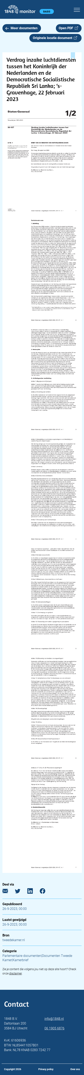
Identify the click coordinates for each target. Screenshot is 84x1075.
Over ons (75, 1069)
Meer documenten (24, 28)
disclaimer (15, 973)
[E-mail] (8, 892)
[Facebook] (45, 892)
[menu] (76, 9)
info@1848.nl (54, 1019)
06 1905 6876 (54, 1028)
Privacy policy (45, 1069)
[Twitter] (21, 892)
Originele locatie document (53, 38)
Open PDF (67, 28)
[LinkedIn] (33, 892)
